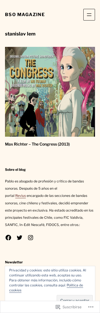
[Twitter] (19, 237)
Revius (20, 196)
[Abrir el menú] (89, 15)
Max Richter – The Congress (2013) (37, 144)
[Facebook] (8, 237)
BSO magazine (25, 14)
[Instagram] (30, 237)
